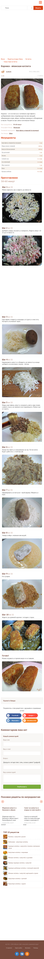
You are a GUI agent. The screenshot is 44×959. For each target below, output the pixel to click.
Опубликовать (22, 787)
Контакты (27, 948)
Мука (3, 168)
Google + (31, 715)
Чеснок (4, 155)
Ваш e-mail (7, 749)
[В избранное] (42, 71)
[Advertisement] (22, 34)
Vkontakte (15, 720)
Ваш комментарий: (9, 772)
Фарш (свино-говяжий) (8, 146)
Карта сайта (18, 948)
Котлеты (28, 59)
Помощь (35, 948)
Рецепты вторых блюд (15, 59)
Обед (10, 133)
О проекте (9, 948)
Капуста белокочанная (8, 149)
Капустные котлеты (10, 62)
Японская (17, 127)
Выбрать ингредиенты (30, 8)
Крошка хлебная (6, 171)
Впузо (3, 59)
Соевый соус (5, 158)
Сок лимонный (6, 162)
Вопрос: (5, 758)
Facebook (15, 715)
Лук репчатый (6, 152)
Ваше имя (6, 740)
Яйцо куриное (6, 165)
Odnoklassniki (31, 720)
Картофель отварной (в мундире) (11, 143)
